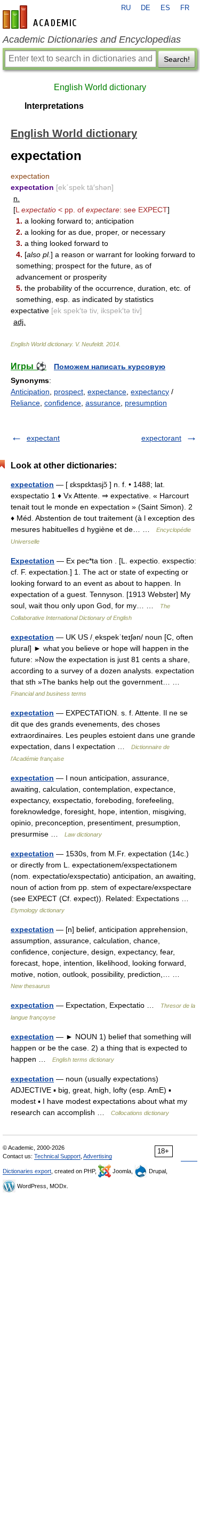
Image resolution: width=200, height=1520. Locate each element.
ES (165, 8)
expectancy (150, 391)
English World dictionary (100, 87)
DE (145, 8)
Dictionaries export (27, 1171)
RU (126, 8)
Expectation (32, 560)
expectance (106, 391)
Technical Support (57, 1156)
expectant (43, 438)
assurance (103, 403)
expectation (32, 484)
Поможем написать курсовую (109, 366)
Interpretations (54, 105)
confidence (62, 403)
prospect (68, 391)
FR (184, 8)
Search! (177, 59)
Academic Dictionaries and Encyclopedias (92, 39)
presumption (146, 403)
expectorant (161, 438)
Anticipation (30, 391)
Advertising (97, 1156)
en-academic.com (41, 17)
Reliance (25, 403)
